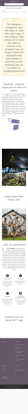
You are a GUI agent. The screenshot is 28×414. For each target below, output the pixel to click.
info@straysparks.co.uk (14, 71)
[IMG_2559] (14, 208)
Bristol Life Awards (20, 344)
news (4, 368)
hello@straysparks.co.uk (14, 1)
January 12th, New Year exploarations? (20, 352)
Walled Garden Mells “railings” (20, 360)
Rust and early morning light (20, 356)
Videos (4, 371)
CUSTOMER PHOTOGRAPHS (5, 377)
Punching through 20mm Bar (19, 348)
